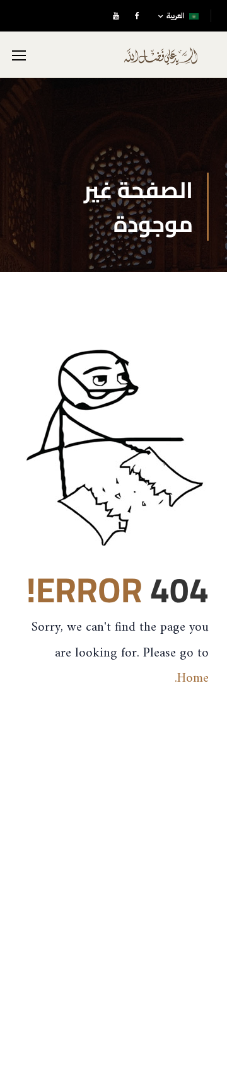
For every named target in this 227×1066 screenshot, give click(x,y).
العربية (175, 15)
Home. (192, 678)
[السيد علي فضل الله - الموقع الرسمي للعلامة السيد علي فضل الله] (160, 60)
